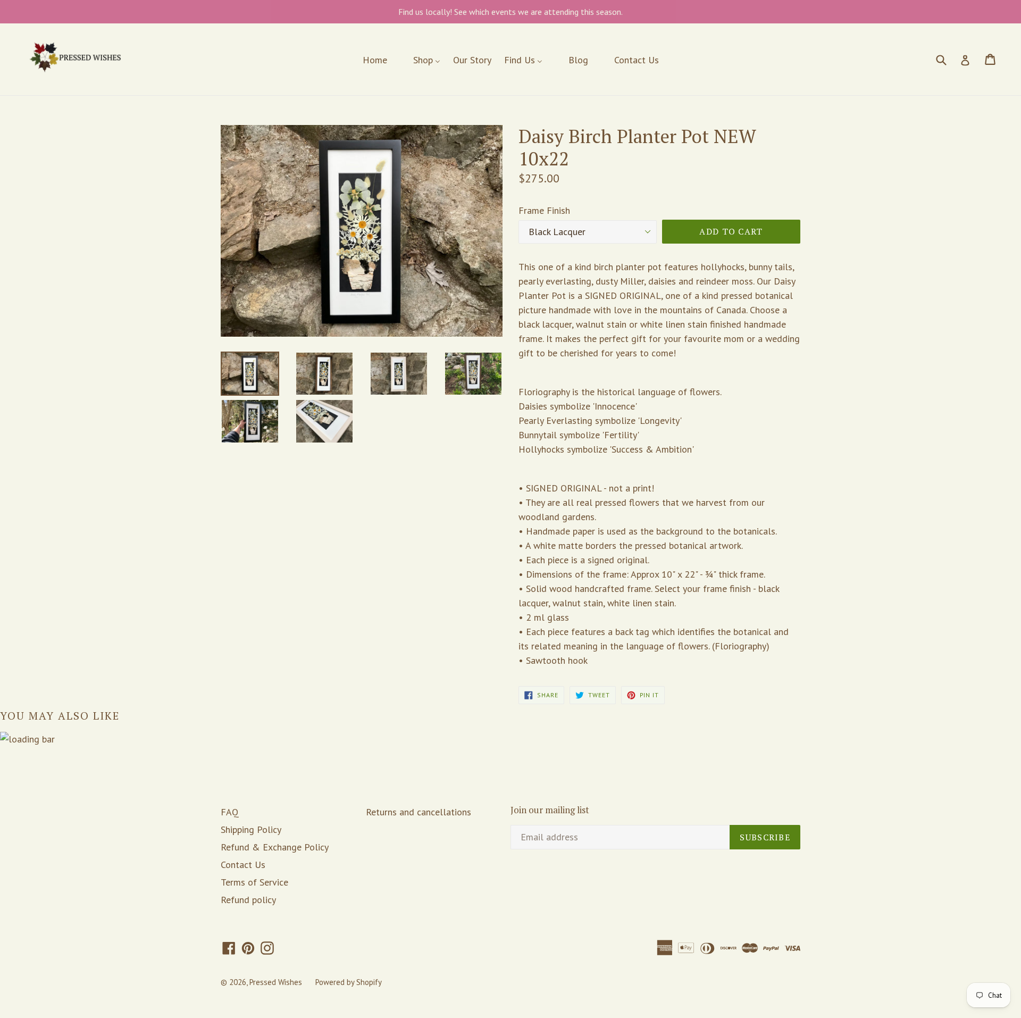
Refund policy (248, 900)
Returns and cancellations (418, 812)
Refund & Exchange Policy (275, 847)
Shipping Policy (251, 829)
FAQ (230, 812)
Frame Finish (544, 210)
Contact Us (243, 864)
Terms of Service (254, 882)
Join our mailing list (549, 810)
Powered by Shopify (348, 982)
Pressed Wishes (275, 982)
